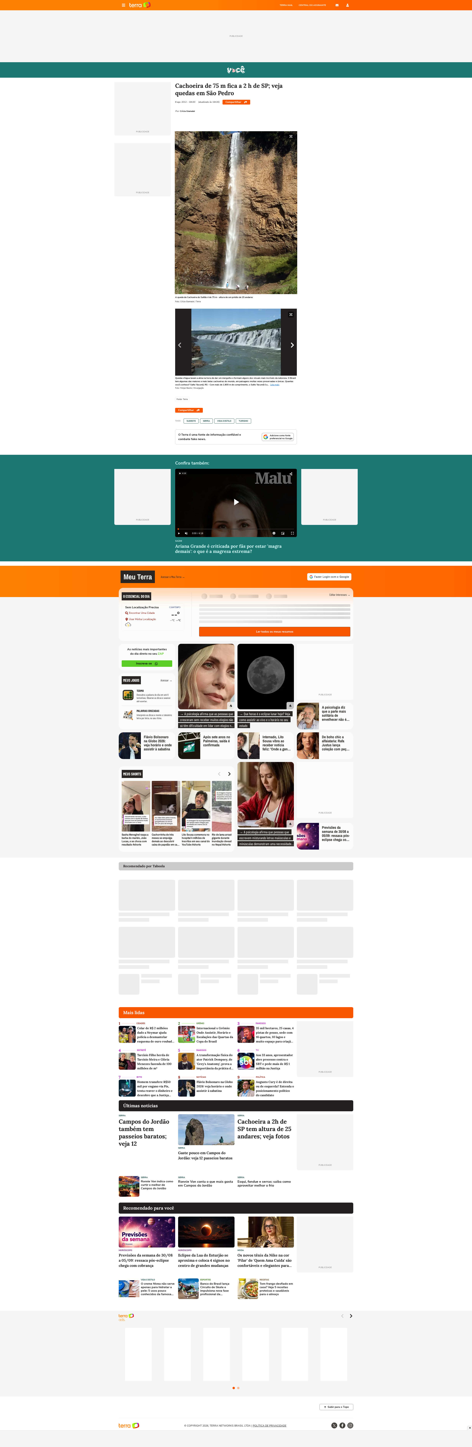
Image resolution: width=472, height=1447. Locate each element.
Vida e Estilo (224, 421)
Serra (206, 421)
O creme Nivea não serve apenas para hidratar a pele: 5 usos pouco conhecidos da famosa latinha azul (158, 1289)
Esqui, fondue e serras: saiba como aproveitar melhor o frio (264, 1184)
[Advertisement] (325, 1186)
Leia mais (274, 385)
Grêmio (200, 1023)
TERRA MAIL (286, 5)
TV (257, 1050)
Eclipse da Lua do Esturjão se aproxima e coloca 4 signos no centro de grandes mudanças (204, 1260)
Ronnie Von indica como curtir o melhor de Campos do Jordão (157, 1185)
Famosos (261, 1023)
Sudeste (191, 421)
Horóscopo (125, 1250)
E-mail (337, 5)
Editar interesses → (339, 594)
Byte (139, 1077)
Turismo (243, 421)
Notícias (201, 1077)
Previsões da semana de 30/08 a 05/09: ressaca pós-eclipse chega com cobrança (146, 1260)
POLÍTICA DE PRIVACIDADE (269, 1425)
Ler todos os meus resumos (274, 632)
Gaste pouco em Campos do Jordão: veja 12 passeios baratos (205, 1155)
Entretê (141, 1050)
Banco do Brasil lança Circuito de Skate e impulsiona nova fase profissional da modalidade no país (214, 1289)
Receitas (264, 1279)
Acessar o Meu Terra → (173, 576)
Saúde (178, 541)
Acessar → (166, 680)
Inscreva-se (144, 663)
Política (260, 1077)
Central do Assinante (312, 5)
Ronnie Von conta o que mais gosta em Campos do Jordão (205, 1184)
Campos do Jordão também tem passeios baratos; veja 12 (144, 1132)
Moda (240, 1250)
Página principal (140, 5)
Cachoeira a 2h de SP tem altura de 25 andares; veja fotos (264, 1129)
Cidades (140, 1023)
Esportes (205, 1279)
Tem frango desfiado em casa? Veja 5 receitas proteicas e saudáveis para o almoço (276, 1289)
